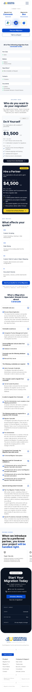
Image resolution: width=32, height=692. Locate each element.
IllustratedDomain (21, 642)
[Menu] (26, 3)
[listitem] (16, 140)
